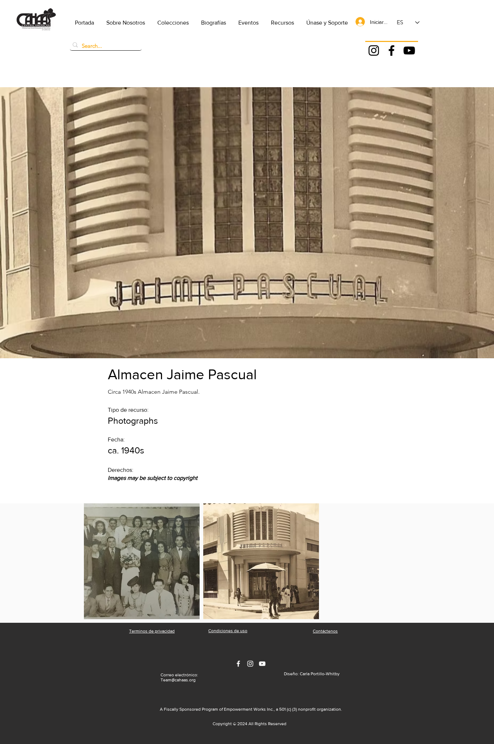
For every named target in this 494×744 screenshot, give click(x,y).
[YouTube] (409, 50)
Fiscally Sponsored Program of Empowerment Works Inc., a (221, 709)
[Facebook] (391, 50)
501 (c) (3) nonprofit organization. (310, 709)
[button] (125, 23)
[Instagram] (374, 50)
